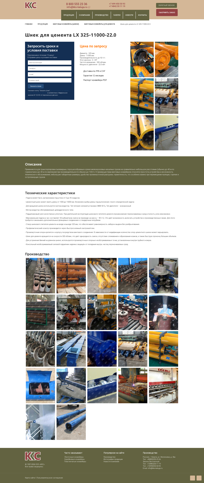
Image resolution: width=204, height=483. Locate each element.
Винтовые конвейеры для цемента (99, 24)
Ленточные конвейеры (74, 457)
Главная (28, 24)
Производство (109, 457)
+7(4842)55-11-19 (154, 464)
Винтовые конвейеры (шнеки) (66, 24)
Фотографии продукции (113, 459)
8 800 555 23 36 (76, 4)
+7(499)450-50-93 (154, 466)
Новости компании (111, 461)
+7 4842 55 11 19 (117, 6)
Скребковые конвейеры (74, 459)
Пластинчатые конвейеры (75, 461)
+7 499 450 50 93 (117, 3)
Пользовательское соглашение (50, 478)
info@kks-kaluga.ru (77, 7)
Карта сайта (30, 478)
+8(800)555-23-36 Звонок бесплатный (152, 460)
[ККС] (31, 5)
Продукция (43, 24)
